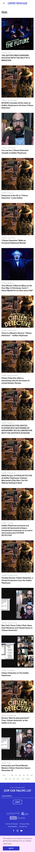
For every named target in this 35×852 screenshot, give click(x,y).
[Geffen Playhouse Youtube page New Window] (21, 831)
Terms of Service (12, 824)
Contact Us (23, 826)
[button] (3, 3)
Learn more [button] (7, 843)
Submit (17, 802)
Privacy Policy (24, 824)
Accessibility (12, 826)
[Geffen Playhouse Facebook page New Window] (14, 831)
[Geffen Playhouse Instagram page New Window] (17, 831)
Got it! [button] (11, 848)
